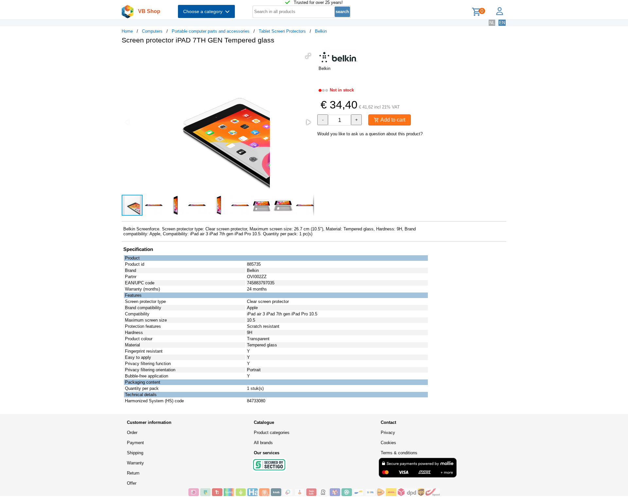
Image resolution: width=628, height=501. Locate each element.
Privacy (388, 432)
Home (127, 31)
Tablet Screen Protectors (282, 31)
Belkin (321, 31)
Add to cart (392, 120)
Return (133, 473)
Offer (131, 483)
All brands (263, 442)
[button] (308, 56)
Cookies (388, 442)
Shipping (135, 452)
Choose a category (204, 11)
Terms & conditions (399, 452)
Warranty (135, 462)
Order (132, 432)
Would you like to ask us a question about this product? (370, 133)
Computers (152, 31)
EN (502, 22)
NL (492, 22)
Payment (135, 442)
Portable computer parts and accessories (211, 31)
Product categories (271, 432)
